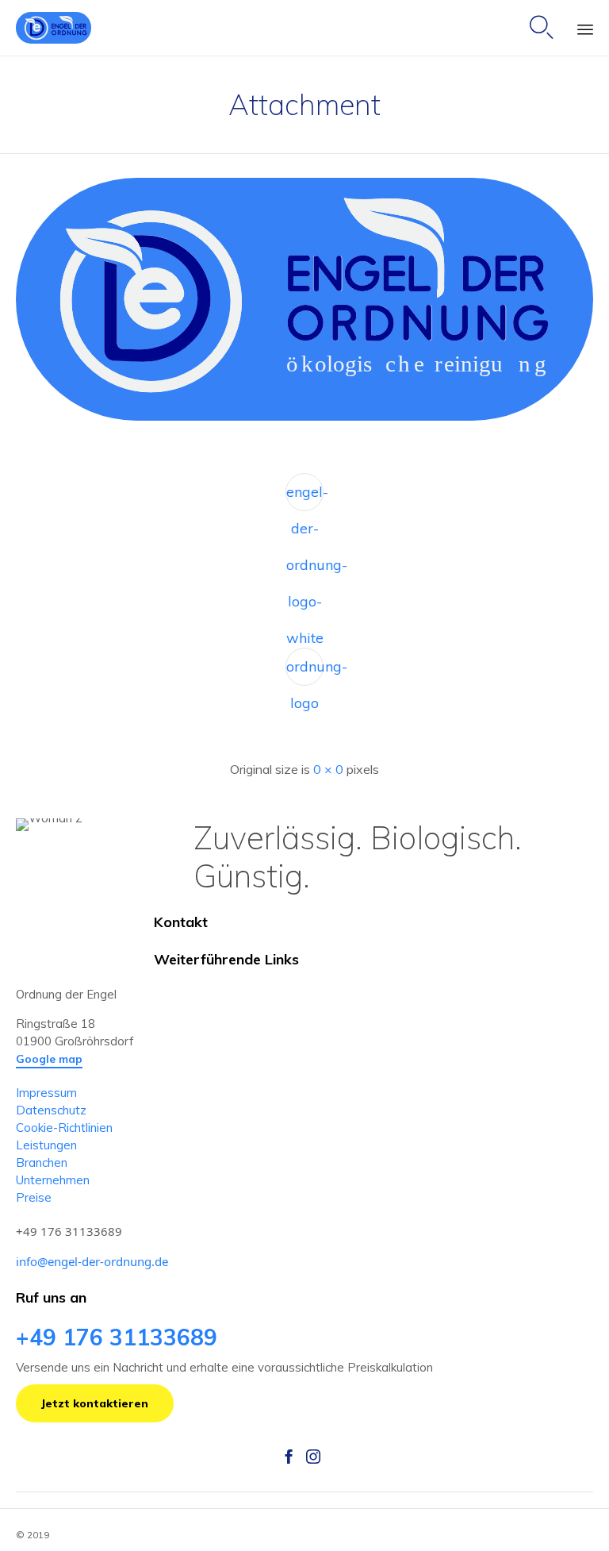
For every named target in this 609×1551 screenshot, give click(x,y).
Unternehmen (53, 1179)
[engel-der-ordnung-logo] (304, 417)
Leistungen (46, 1145)
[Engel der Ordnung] (53, 28)
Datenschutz (51, 1110)
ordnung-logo (305, 671)
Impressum (46, 1092)
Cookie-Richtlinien (64, 1127)
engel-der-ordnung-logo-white (305, 497)
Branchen (41, 1162)
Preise (34, 1197)
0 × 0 (328, 769)
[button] (49, 1059)
